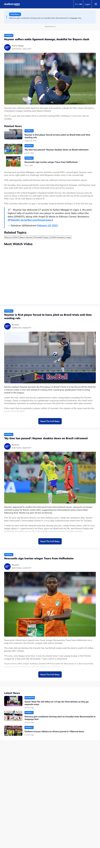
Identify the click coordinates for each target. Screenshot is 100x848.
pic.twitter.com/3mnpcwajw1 (37, 219)
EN (80, 4)
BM (76, 4)
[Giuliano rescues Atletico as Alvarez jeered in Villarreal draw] (13, 731)
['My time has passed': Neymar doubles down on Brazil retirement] (13, 149)
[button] (6, 15)
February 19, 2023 (47, 225)
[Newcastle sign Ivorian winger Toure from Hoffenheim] (13, 161)
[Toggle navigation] (96, 4)
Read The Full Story (50, 421)
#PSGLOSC (14, 219)
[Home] (12, 4)
